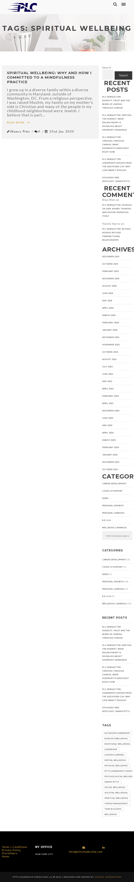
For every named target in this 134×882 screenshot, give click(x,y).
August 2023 (109, 359)
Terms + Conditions (14, 846)
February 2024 (110, 322)
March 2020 (109, 440)
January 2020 (109, 454)
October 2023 (110, 352)
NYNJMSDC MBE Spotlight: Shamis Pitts (116, 179)
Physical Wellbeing (116, 765)
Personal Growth (113, 505)
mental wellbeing (115, 760)
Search (106, 67)
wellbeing (111, 814)
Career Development (114, 483)
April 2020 (108, 432)
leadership (111, 749)
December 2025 (110, 256)
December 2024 (110, 278)
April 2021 (108, 403)
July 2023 (107, 366)
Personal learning (113, 513)
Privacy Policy (11, 850)
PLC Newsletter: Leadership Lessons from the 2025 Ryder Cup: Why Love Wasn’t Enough (117, 164)
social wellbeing (115, 787)
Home (5, 856)
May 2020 (107, 425)
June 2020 (107, 418)
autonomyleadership (117, 733)
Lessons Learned (114, 755)
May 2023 (107, 381)
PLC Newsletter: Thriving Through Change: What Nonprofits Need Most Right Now (115, 144)
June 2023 (107, 374)
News (105, 498)
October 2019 (110, 469)
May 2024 (107, 300)
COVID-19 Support (112, 491)
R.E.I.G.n (106, 520)
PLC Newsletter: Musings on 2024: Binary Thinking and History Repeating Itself (117, 210)
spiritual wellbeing (116, 798)
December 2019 (110, 462)
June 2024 (107, 293)
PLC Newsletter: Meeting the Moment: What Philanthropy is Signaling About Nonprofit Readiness (117, 122)
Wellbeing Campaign (114, 527)
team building (113, 809)
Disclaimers (9, 853)
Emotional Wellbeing (117, 744)
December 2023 (110, 337)
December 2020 (110, 410)
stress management (116, 803)
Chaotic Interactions (107, 877)
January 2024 (109, 330)
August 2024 (109, 286)
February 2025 (110, 271)
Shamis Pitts (112, 782)
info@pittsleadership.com (86, 851)
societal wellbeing (116, 792)
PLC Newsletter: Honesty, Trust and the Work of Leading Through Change (116, 102)
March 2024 (109, 315)
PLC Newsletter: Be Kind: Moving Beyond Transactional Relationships (116, 234)
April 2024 (108, 308)
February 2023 (110, 396)
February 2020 (110, 447)
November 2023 (111, 344)
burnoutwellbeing (116, 738)
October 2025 (110, 264)
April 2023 (108, 388)
